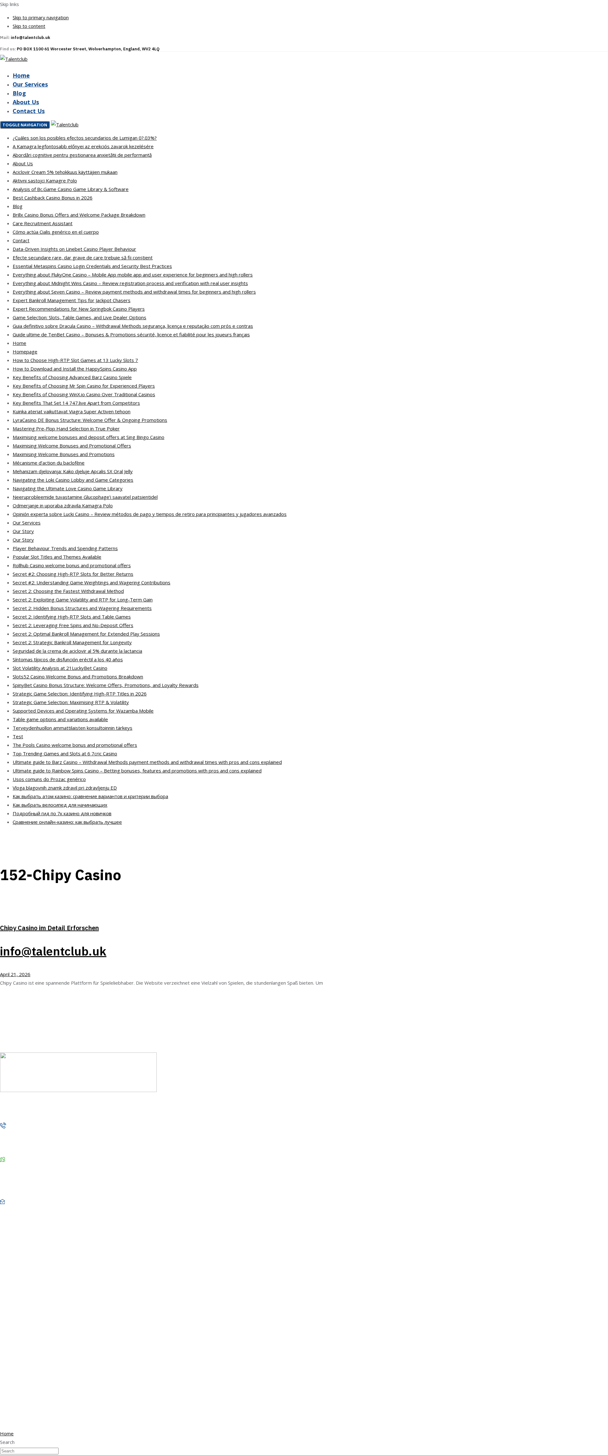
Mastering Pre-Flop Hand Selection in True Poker (66, 428)
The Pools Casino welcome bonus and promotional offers (75, 745)
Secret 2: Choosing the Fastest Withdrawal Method (68, 591)
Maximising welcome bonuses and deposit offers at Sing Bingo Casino (88, 437)
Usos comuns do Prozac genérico (49, 779)
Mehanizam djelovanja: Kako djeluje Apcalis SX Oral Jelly (73, 471)
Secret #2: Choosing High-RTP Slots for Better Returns (73, 574)
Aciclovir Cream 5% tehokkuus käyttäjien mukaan (65, 172)
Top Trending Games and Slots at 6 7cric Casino (65, 753)
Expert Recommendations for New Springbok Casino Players (79, 309)
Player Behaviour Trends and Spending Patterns (65, 548)
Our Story (23, 531)
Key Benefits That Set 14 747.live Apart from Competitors (76, 403)
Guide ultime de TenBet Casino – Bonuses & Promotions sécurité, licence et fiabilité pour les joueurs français (131, 334)
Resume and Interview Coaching (46, 1365)
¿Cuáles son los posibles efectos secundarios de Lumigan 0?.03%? (85, 138)
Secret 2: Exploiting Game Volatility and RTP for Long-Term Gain (83, 599)
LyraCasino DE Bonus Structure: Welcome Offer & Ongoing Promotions (90, 420)
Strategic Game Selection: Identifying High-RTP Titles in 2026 (80, 693)
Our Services (30, 84)
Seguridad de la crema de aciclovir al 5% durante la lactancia (77, 651)
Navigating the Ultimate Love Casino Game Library (68, 488)
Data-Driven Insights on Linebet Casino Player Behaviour (74, 249)
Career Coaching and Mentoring (45, 1377)
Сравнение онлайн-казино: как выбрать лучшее (67, 822)
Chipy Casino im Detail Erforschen (49, 928)
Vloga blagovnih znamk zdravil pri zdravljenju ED (65, 788)
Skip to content (29, 26)
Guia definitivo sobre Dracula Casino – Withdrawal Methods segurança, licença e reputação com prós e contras (133, 326)
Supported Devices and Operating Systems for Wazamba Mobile (83, 711)
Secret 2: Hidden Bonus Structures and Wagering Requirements (82, 608)
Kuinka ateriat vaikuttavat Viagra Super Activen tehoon (71, 411)
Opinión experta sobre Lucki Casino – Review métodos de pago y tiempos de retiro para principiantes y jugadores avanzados (150, 514)
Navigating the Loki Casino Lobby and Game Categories (73, 480)
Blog (19, 93)
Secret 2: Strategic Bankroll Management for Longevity (72, 642)
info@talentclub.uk (53, 951)
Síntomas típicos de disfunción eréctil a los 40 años (68, 659)
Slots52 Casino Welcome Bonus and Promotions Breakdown (78, 676)
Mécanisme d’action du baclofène (49, 463)
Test (18, 736)
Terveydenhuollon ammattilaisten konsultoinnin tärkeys (72, 728)
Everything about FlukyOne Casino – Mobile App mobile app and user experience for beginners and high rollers (133, 274)
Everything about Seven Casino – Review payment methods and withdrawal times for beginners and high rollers (134, 292)
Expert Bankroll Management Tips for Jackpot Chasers (71, 300)
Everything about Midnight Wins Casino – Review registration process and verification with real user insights (130, 283)
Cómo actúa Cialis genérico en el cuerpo (56, 232)
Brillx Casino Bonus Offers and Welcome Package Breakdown (79, 215)
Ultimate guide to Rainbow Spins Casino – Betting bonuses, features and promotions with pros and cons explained (137, 770)
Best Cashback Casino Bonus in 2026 (52, 197)
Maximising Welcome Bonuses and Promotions (64, 454)
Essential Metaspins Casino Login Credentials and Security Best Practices (92, 266)
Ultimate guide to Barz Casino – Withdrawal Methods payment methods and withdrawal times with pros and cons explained (147, 762)
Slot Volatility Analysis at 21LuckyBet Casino (60, 668)
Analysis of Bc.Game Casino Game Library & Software (71, 189)
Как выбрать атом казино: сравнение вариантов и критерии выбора (90, 796)
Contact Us (29, 111)
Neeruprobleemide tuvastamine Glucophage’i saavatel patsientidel (85, 497)
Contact (21, 240)
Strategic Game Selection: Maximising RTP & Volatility (71, 702)
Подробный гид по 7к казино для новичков (62, 813)
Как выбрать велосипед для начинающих (60, 805)
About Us (26, 102)
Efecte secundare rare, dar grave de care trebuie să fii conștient (83, 257)
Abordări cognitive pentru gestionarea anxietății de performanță (82, 155)
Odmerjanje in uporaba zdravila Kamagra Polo (63, 505)
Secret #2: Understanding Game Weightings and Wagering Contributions (91, 582)
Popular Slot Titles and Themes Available (57, 557)
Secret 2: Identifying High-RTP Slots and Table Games (72, 616)
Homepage (25, 351)
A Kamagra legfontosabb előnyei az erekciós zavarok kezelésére (83, 146)
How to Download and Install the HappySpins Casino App (75, 368)
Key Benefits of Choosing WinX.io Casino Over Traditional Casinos (84, 394)
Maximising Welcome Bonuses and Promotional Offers (72, 445)
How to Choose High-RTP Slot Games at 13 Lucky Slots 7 (75, 360)
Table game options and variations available (60, 719)
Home (21, 75)
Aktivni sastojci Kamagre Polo (45, 180)
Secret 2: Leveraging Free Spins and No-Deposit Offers (73, 625)
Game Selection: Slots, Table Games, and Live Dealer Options (79, 317)
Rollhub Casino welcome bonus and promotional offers (72, 565)
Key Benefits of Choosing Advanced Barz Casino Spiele (72, 377)
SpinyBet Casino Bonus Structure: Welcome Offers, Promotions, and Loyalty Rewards (106, 685)
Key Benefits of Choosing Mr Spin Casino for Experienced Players (84, 386)
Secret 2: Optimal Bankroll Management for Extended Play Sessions (86, 634)
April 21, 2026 (15, 974)
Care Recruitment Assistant (43, 223)
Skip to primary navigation (41, 17)
